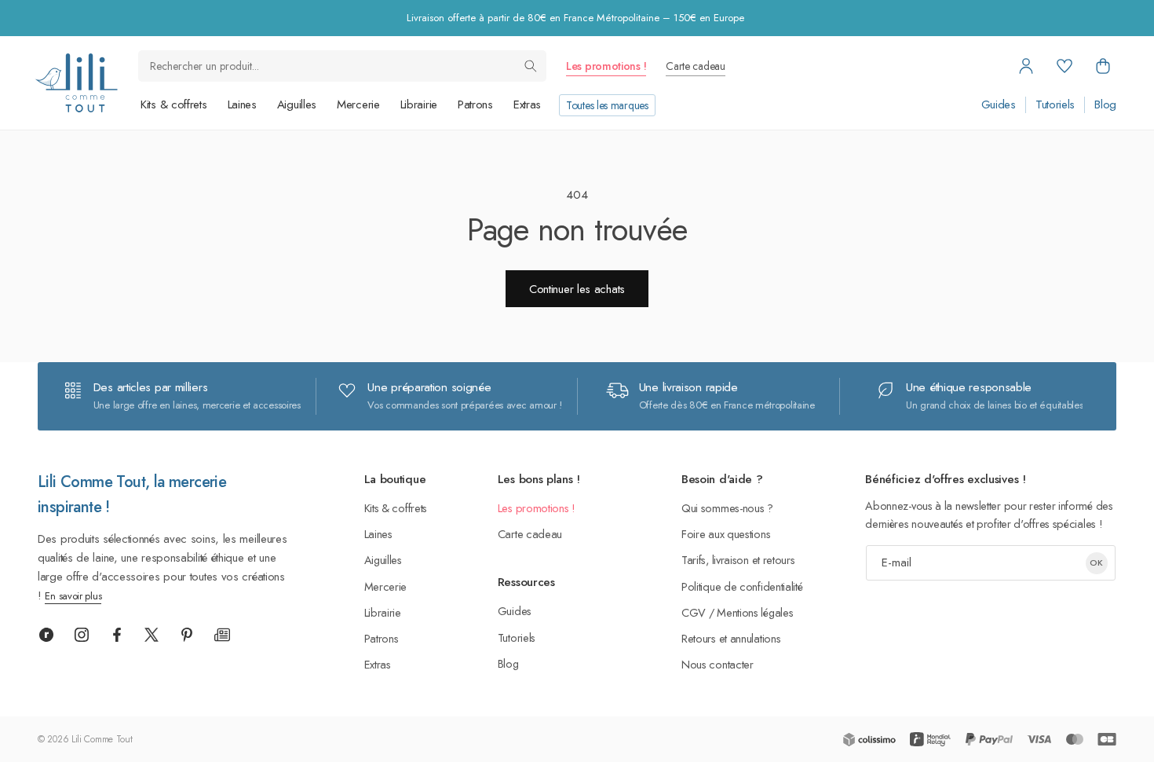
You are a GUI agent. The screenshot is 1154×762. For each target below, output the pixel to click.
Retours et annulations (730, 638)
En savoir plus (73, 595)
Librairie (418, 104)
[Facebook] (117, 635)
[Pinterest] (187, 635)
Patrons (475, 104)
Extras (527, 104)
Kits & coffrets (174, 104)
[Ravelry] (46, 635)
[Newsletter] (222, 635)
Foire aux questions (725, 534)
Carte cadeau (695, 66)
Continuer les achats (577, 289)
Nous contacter (717, 664)
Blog (1105, 105)
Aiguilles (296, 104)
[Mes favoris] (1064, 66)
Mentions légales (755, 612)
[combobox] (342, 66)
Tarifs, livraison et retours (738, 559)
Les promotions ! (606, 66)
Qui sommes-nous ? (727, 508)
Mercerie (358, 104)
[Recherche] (530, 66)
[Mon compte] (1026, 66)
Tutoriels (1055, 105)
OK (1096, 562)
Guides (998, 105)
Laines (242, 104)
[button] (1103, 66)
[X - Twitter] (151, 635)
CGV (693, 612)
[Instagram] (82, 635)
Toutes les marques (607, 105)
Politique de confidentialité (742, 586)
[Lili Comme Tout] (76, 82)
